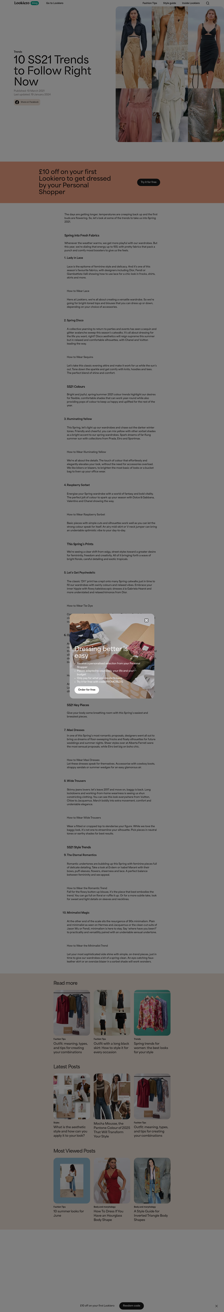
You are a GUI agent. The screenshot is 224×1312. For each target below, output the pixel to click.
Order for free (86, 690)
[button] (146, 620)
